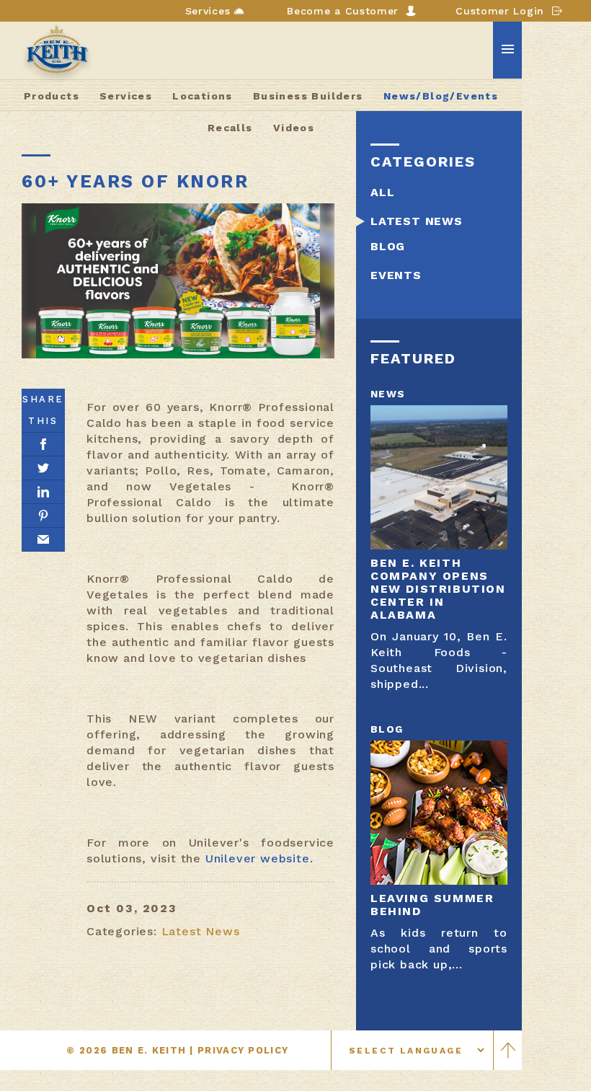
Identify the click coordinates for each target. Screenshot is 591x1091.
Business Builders (308, 96)
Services (208, 11)
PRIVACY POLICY (242, 1050)
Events (396, 275)
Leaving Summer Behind (432, 904)
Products (51, 96)
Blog (387, 246)
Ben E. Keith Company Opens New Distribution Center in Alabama (438, 589)
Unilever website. (259, 858)
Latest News (200, 931)
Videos (293, 127)
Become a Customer (343, 11)
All (382, 192)
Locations (202, 96)
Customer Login (500, 11)
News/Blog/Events (440, 96)
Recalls (230, 127)
